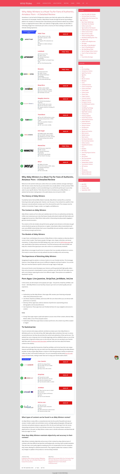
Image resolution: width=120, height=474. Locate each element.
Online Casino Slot (86, 26)
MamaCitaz (41, 145)
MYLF (40, 161)
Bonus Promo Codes (87, 33)
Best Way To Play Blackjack (88, 45)
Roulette (84, 148)
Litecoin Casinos (86, 125)
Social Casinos (85, 160)
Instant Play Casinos (87, 117)
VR (83, 3)
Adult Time (41, 33)
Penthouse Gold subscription (39, 341)
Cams (72, 3)
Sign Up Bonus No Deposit (88, 28)
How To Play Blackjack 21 (88, 47)
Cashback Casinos (86, 84)
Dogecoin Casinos (86, 100)
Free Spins (84, 106)
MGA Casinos (85, 133)
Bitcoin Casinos (86, 79)
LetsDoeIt (41, 51)
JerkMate (41, 387)
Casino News (85, 90)
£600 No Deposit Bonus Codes (90, 30)
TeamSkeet (41, 114)
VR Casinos (84, 170)
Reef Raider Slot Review (88, 24)
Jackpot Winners (86, 121)
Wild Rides (26, 3)
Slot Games (85, 156)
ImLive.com (42, 402)
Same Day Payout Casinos (88, 152)
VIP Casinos (85, 166)
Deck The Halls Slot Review (88, 14)
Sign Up (65, 34)
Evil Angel (41, 131)
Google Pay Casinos (87, 110)
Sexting (66, 3)
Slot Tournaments (86, 158)
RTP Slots (84, 150)
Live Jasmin (42, 361)
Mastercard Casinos (87, 131)
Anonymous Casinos (87, 71)
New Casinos (85, 137)
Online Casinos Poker (87, 32)
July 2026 (84, 184)
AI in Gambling (85, 69)
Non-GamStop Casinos (88, 141)
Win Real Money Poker (87, 49)
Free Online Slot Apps (87, 57)
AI (87, 3)
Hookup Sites (47, 3)
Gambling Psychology (87, 108)
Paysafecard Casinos (87, 145)
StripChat (41, 374)
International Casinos (87, 119)
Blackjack (84, 81)
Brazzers (41, 69)
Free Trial (65, 52)
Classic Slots (85, 94)
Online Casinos (85, 143)
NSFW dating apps (65, 242)
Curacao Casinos (86, 98)
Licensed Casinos (86, 123)
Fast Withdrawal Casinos (88, 104)
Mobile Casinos (86, 135)
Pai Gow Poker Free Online (88, 16)
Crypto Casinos (86, 96)
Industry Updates (86, 115)
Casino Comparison (87, 86)
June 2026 (84, 186)
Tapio (38, 467)
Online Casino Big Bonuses (89, 41)
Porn (78, 3)
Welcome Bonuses (86, 174)
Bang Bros (41, 85)
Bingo (83, 77)
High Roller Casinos (87, 112)
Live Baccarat (85, 127)
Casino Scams (85, 92)
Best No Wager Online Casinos (90, 51)
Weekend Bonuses (86, 172)
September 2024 (86, 190)
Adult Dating (57, 3)
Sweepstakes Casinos (87, 162)
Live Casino (85, 129)
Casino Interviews (86, 88)
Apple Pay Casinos (86, 73)
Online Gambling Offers (88, 35)
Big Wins (84, 75)
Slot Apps (84, 43)
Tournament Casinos (87, 164)
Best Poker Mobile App (87, 22)
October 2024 (85, 188)
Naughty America (43, 98)
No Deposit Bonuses (87, 139)
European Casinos (86, 102)
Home (38, 3)
